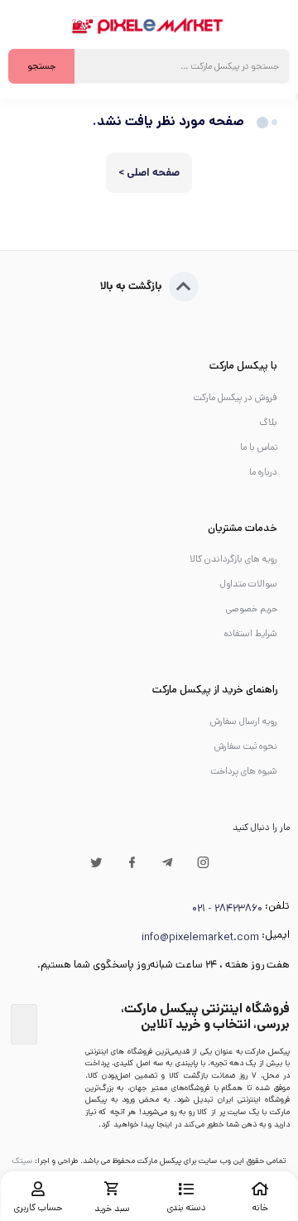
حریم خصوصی (251, 608)
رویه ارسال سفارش (243, 721)
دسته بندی (186, 1207)
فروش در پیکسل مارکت (235, 397)
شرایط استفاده (250, 633)
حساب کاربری (38, 1207)
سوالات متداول (248, 584)
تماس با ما (258, 447)
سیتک (22, 1160)
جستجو (41, 66)
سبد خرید (112, 1208)
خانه (260, 1207)
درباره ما (263, 472)
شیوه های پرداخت (244, 771)
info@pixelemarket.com (200, 937)
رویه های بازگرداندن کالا (233, 559)
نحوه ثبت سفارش (245, 746)
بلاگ (268, 422)
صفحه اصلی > (149, 173)
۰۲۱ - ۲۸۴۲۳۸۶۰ (227, 908)
